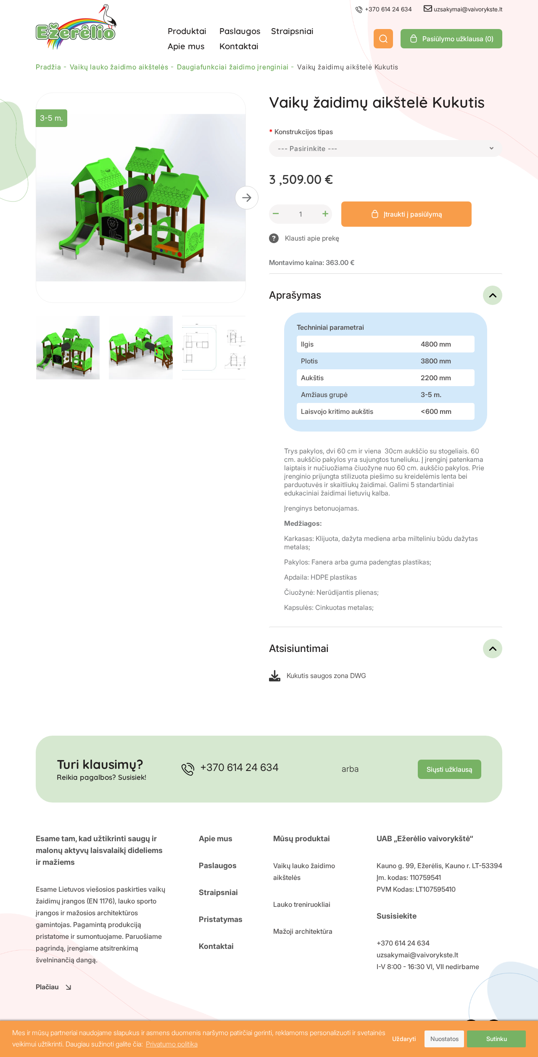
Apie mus (186, 46)
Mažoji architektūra (302, 931)
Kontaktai (238, 46)
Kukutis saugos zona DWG (326, 675)
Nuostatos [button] (444, 1038)
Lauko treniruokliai (301, 904)
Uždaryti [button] (404, 1038)
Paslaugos (240, 31)
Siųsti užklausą (449, 769)
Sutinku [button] (496, 1038)
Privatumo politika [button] (172, 1044)
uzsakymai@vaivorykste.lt (467, 9)
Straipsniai (292, 31)
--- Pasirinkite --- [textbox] (308, 148)
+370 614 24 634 (387, 9)
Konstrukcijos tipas (303, 131)
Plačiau (47, 987)
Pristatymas (221, 919)
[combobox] (385, 148)
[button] (246, 197)
